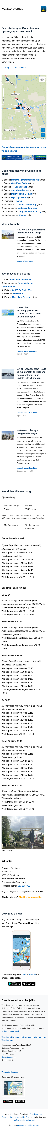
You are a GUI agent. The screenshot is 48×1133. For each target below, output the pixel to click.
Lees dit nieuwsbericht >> (27, 351)
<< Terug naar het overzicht (14, 67)
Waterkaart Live (36, 1114)
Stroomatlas (14, 1117)
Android (32, 974)
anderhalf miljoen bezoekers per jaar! (24, 1120)
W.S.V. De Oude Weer (22, 290)
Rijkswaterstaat (40, 139)
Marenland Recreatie (22, 297)
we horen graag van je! (11, 1031)
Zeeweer (5, 1117)
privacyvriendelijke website (28, 1125)
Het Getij (25, 1117)
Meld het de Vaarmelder (30, 897)
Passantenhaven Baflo (20, 279)
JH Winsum (17, 294)
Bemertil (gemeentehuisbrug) (25, 180)
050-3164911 (24, 886)
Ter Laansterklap (19, 187)
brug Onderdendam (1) (30, 211)
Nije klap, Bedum (19, 197)
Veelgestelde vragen (10, 1072)
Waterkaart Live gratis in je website (17, 1037)
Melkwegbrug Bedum (21, 194)
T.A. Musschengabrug (25, 204)
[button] (16, 99)
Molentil (22, 215)
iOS (24, 974)
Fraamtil (18, 201)
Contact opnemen (9, 1057)
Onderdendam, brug (27, 208)
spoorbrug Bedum (20, 190)
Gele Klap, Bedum (20, 183)
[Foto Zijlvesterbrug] (23, 831)
